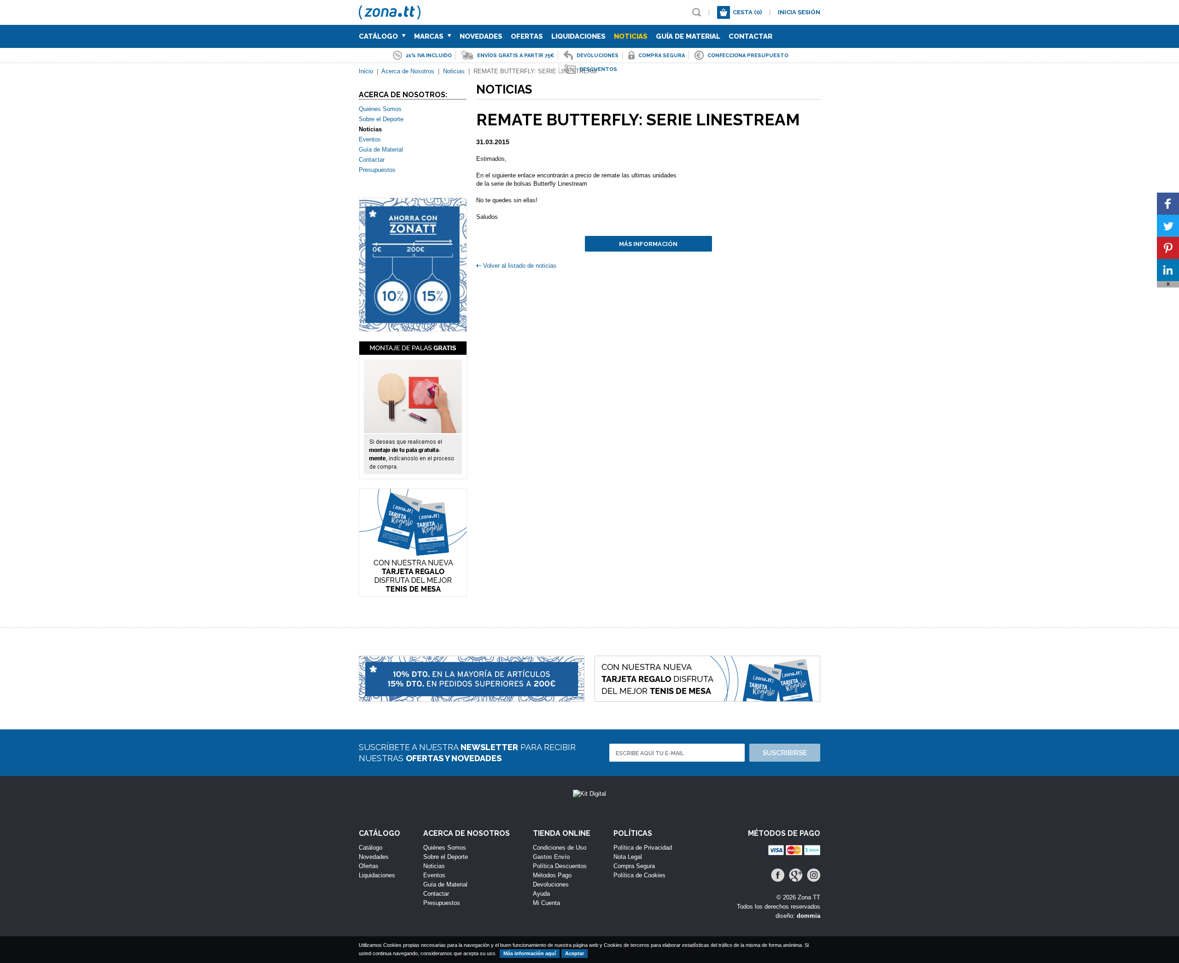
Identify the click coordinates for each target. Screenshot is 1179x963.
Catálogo (379, 36)
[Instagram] (813, 875)
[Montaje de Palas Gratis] (413, 410)
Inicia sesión (799, 12)
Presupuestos (377, 169)
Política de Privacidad (642, 847)
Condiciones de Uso (559, 847)
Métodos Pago (552, 875)
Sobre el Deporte (381, 119)
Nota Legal (627, 856)
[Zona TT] (392, 15)
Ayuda (541, 893)
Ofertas (527, 36)
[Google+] (795, 875)
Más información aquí (529, 953)
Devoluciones (551, 884)
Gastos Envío (551, 856)
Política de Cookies (639, 875)
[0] (723, 12)
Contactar (750, 36)
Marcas (429, 36)
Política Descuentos (560, 866)
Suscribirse (785, 753)
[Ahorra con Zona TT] (413, 265)
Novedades (481, 36)
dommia (808, 915)
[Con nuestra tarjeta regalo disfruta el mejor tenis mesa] (413, 542)
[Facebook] (777, 875)
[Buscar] (696, 12)
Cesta (747, 12)
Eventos (370, 139)
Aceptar (574, 953)
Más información (648, 244)
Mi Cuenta (546, 902)
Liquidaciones (578, 36)
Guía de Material (688, 36)
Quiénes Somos (380, 109)
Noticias (631, 36)
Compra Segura (634, 866)
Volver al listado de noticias (519, 265)
